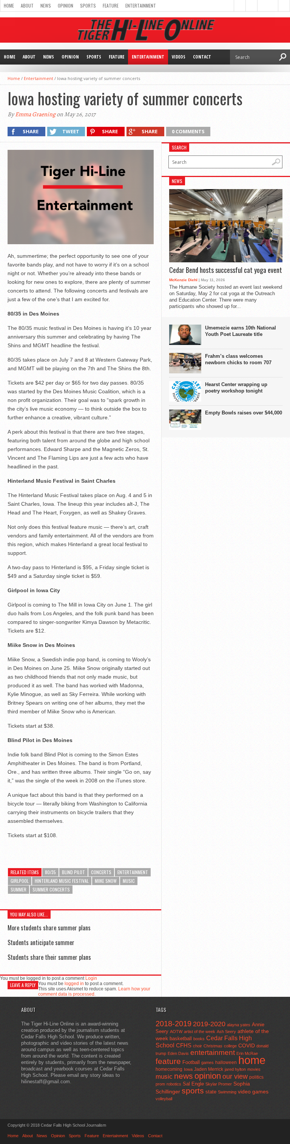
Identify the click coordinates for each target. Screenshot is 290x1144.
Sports (88, 5)
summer (18, 889)
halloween (226, 1062)
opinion (207, 1076)
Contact (202, 57)
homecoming (169, 1069)
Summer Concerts (51, 889)
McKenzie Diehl (183, 280)
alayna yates (238, 1024)
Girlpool (20, 881)
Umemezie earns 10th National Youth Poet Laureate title (240, 331)
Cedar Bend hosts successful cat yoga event (225, 270)
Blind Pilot (73, 872)
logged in (74, 983)
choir (197, 1046)
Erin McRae (247, 1053)
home (251, 1060)
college (230, 1046)
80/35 (50, 872)
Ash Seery (226, 1031)
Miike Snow (106, 881)
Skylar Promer (218, 1084)
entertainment (132, 872)
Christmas (213, 1046)
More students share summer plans (49, 927)
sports (193, 1090)
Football (191, 1062)
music (129, 881)
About (27, 5)
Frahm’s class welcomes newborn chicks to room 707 (238, 359)
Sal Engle (193, 1084)
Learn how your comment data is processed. (94, 991)
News (45, 5)
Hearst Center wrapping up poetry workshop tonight (236, 388)
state (210, 1092)
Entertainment (140, 5)
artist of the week (199, 1031)
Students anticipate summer (41, 942)
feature (168, 1061)
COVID (246, 1045)
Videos (178, 57)
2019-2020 (209, 1024)
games (207, 1062)
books (199, 1038)
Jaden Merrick (208, 1069)
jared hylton (235, 1069)
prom (160, 1084)
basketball (181, 1038)
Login (91, 978)
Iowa (188, 1069)
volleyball (164, 1098)
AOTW (176, 1031)
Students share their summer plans (49, 957)
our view (235, 1076)
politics (256, 1077)
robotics (174, 1084)
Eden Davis (178, 1053)
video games (253, 1092)
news (183, 1076)
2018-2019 (173, 1023)
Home (9, 5)
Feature (111, 5)
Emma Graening (35, 114)
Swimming (227, 1092)
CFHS (183, 1045)
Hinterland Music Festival (62, 881)
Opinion (65, 5)
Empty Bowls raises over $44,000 (243, 413)
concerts (101, 872)
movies (254, 1069)
